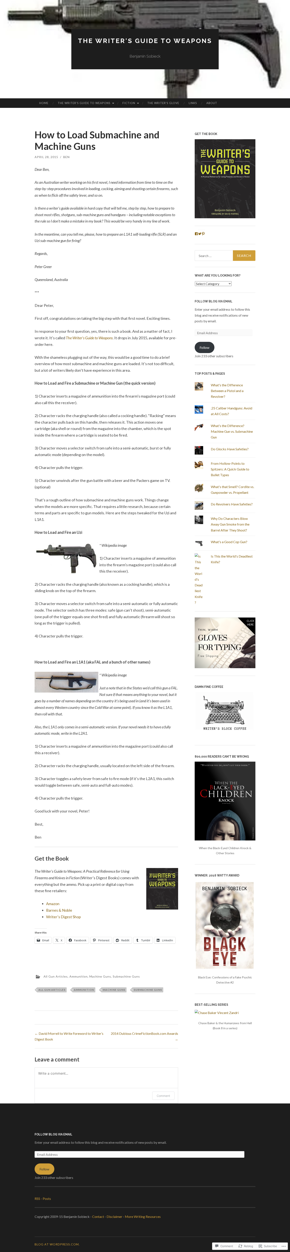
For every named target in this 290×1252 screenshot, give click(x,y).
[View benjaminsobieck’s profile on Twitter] (199, 233)
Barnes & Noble (59, 910)
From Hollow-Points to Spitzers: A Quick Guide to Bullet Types (230, 469)
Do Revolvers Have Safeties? (232, 504)
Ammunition (78, 976)
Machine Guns (100, 976)
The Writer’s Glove (163, 103)
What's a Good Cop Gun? (229, 542)
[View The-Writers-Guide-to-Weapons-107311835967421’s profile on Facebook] (196, 233)
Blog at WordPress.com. (57, 1244)
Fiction (128, 103)
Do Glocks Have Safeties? (230, 449)
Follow (204, 347)
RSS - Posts (43, 1198)
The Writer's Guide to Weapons (145, 41)
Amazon (52, 903)
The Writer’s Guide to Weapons (84, 103)
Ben (66, 157)
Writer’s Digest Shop (63, 916)
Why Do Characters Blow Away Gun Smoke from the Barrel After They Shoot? (230, 524)
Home (43, 103)
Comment (163, 1096)
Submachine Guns (126, 976)
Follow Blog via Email (213, 301)
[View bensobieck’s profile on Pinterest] (203, 233)
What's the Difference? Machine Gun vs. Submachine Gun (232, 431)
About (211, 103)
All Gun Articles (56, 976)
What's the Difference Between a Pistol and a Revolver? (227, 390)
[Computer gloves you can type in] (225, 667)
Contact (98, 1216)
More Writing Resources (143, 1216)
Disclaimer (114, 1216)
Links (193, 103)
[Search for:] (225, 255)
